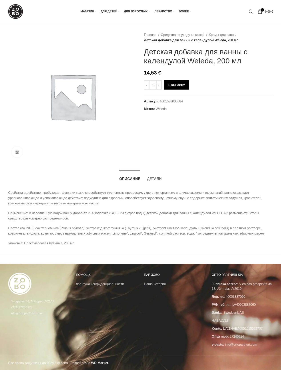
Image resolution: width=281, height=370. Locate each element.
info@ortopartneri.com (26, 313)
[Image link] (20, 283)
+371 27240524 (21, 307)
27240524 (237, 336)
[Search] (251, 11)
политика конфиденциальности (100, 284)
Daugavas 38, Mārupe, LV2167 (32, 301)
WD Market (99, 363)
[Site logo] (15, 11)
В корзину (176, 85)
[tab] (129, 176)
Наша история (155, 284)
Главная (150, 35)
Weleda (161, 109)
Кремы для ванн (221, 35)
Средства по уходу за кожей (182, 35)
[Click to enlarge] (17, 152)
